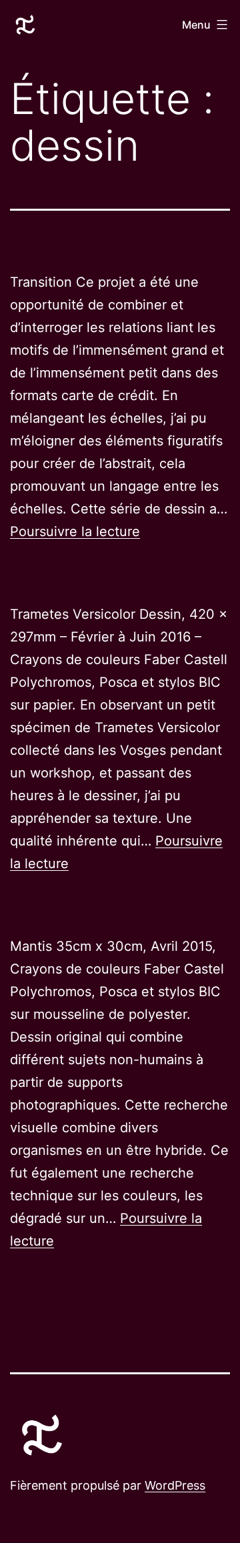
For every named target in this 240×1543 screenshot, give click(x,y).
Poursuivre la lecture (75, 531)
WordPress (175, 1485)
